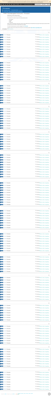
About (24, 393)
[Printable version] (14, 4)
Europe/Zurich (38, 4)
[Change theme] (21, 4)
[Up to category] (8, 4)
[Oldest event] (4, 4)
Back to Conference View (28, 4)
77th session (26, 26)
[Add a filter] (16, 4)
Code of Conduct (20, 393)
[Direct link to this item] (29, 32)
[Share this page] (49, 394)
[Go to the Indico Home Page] (1, 4)
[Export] (18, 4)
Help (29, 393)
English (44, 4)
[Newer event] (10, 4)
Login (49, 4)
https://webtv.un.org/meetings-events (36, 27)
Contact (32, 393)
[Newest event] (11, 4)
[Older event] (6, 4)
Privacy (27, 393)
